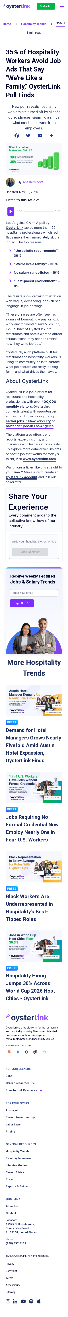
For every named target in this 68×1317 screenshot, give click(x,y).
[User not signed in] (61, 6)
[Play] (10, 211)
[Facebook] (17, 137)
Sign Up (19, 603)
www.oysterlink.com (39, 459)
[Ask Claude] (9, 1052)
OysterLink (14, 227)
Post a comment (29, 552)
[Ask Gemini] (18, 1052)
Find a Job (46, 6)
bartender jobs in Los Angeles (29, 426)
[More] (51, 137)
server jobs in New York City (28, 421)
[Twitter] (28, 137)
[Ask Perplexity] (44, 1052)
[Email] (40, 137)
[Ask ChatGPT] (35, 1052)
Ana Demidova (33, 182)
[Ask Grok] (26, 1052)
